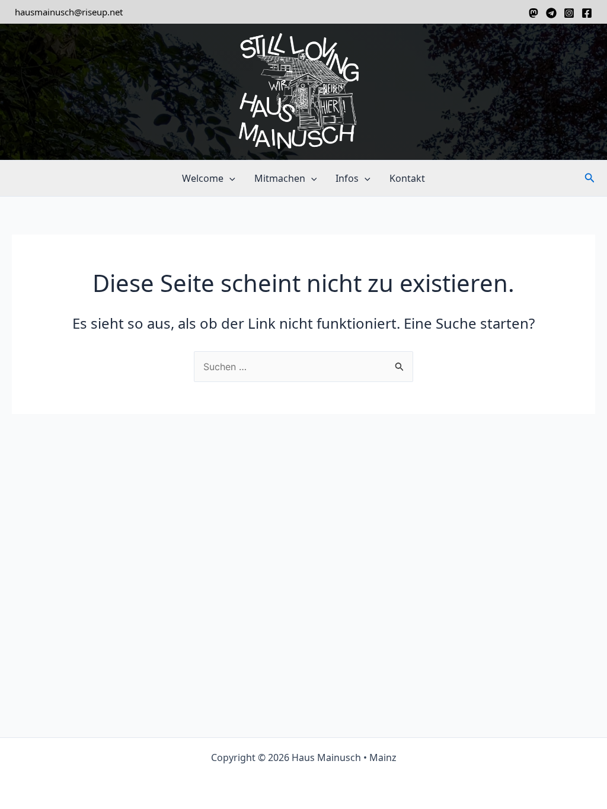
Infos (347, 178)
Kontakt (407, 178)
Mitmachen (279, 178)
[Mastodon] (533, 13)
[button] (589, 178)
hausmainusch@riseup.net (69, 12)
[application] (229, 178)
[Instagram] (569, 13)
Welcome (202, 178)
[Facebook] (587, 13)
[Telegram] (551, 13)
